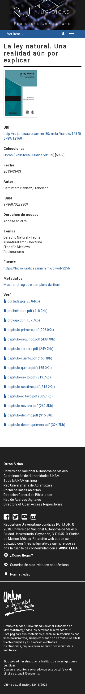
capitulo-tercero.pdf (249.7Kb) (30, 349)
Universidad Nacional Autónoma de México (36, 471)
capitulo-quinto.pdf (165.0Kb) (29, 368)
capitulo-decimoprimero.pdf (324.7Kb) (36, 425)
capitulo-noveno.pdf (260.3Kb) (30, 406)
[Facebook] (6, 516)
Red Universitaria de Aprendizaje (28, 485)
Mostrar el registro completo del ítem (32, 285)
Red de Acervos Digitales (22, 499)
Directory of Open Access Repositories (33, 504)
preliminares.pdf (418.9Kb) (27, 311)
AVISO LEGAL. (69, 548)
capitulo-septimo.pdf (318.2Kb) (31, 387)
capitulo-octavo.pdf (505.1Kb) (30, 396)
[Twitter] (15, 516)
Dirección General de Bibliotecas (28, 495)
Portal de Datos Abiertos (22, 490)
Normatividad (20, 574)
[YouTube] (24, 516)
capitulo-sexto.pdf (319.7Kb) (29, 377)
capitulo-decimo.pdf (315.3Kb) (30, 415)
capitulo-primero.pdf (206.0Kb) (30, 330)
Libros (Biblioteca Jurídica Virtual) (29, 155)
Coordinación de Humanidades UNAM (32, 476)
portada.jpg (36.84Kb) (23, 301)
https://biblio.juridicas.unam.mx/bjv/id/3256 (37, 268)
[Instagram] (33, 516)
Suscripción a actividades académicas (39, 565)
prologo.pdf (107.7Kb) (23, 320)
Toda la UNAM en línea (20, 480)
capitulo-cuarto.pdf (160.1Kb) (29, 358)
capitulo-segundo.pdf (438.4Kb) (31, 339)
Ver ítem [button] (14, 34)
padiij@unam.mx (29, 673)
